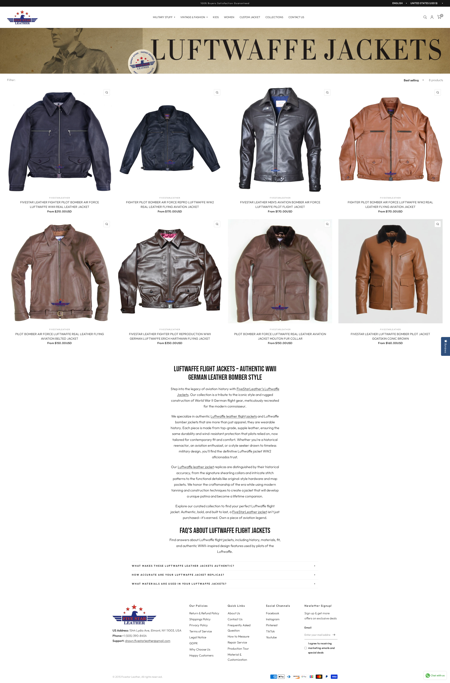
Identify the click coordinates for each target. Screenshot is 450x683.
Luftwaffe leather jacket (196, 467)
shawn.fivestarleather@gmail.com (147, 641)
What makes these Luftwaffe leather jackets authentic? (183, 565)
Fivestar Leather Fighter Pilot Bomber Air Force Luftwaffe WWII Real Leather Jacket (59, 204)
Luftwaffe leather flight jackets (234, 416)
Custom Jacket (250, 17)
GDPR (193, 643)
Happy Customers (201, 655)
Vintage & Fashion (192, 17)
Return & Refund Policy (204, 613)
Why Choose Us (199, 649)
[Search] (425, 17)
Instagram (272, 619)
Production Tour (238, 648)
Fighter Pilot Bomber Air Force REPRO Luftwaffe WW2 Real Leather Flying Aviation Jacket (170, 204)
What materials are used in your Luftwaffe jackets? (179, 583)
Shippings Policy (200, 619)
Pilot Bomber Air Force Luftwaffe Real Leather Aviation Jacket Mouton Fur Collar (280, 336)
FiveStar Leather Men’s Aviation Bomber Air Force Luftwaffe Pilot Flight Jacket (280, 204)
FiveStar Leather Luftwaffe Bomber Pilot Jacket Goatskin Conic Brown (390, 336)
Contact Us (296, 17)
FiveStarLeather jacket (249, 512)
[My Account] (432, 17)
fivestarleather (59, 197)
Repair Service (237, 642)
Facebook (272, 613)
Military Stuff (163, 17)
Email (307, 627)
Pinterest (272, 625)
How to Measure (238, 636)
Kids (216, 17)
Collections (274, 17)
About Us (234, 613)
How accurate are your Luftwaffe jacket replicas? (178, 574)
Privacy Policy (198, 625)
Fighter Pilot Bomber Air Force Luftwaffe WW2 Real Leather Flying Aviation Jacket (390, 204)
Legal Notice (197, 637)
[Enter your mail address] (334, 634)
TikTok (270, 631)
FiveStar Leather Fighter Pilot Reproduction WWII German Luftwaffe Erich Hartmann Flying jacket (170, 336)
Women (229, 17)
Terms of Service (200, 631)
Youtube (271, 637)
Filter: (11, 80)
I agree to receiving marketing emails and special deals (321, 648)
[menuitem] (164, 17)
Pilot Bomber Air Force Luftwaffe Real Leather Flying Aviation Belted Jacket (59, 336)
